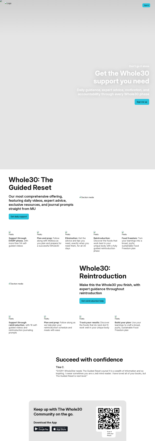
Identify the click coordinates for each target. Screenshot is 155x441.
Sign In (146, 5)
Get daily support (19, 216)
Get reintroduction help (92, 301)
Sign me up (142, 102)
